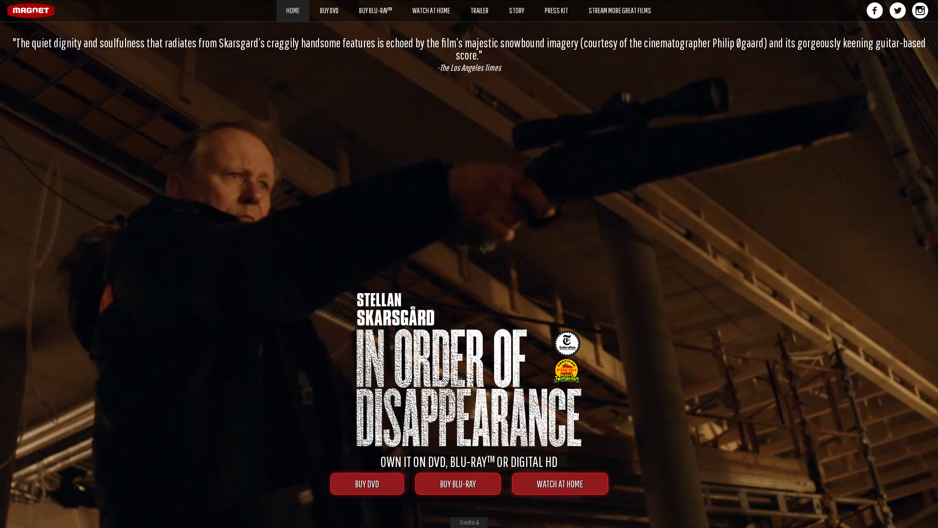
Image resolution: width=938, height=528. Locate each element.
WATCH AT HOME (560, 483)
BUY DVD (367, 483)
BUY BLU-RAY (458, 483)
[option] (469, 48)
